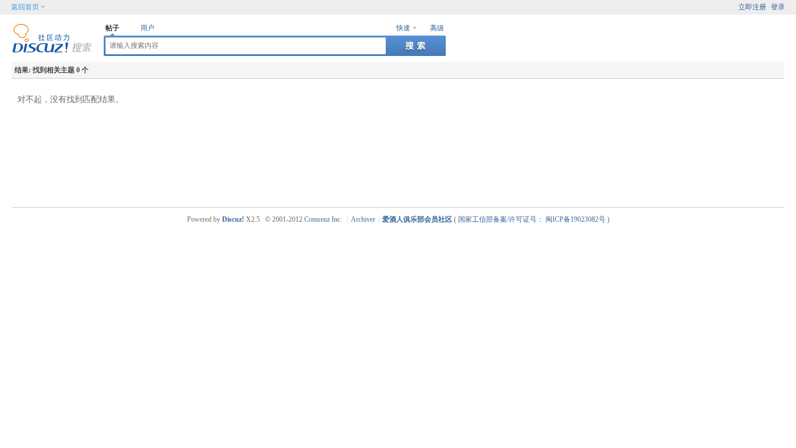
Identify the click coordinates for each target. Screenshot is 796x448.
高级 (437, 28)
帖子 (112, 28)
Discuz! (233, 219)
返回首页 (25, 7)
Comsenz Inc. (323, 219)
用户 (147, 28)
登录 (778, 7)
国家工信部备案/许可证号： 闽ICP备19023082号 (531, 219)
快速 (403, 28)
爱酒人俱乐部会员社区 (417, 219)
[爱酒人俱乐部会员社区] (52, 51)
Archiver (363, 219)
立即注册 (752, 7)
